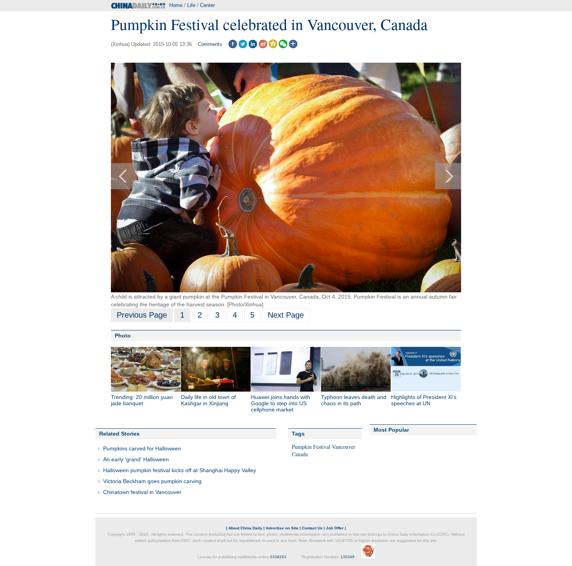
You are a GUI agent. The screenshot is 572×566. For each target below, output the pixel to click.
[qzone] (272, 46)
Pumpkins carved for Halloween (142, 448)
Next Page (286, 315)
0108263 (278, 557)
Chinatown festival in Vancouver (142, 492)
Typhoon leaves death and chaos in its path (353, 400)
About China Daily (245, 528)
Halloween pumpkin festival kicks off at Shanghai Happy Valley (179, 470)
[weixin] (283, 46)
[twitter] (242, 46)
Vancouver (343, 446)
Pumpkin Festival (311, 446)
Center (207, 5)
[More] (293, 46)
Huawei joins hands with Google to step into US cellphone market (280, 403)
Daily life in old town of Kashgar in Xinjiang (208, 400)
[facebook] (232, 46)
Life (191, 5)
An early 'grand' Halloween (136, 459)
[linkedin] (252, 46)
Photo (123, 335)
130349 (347, 557)
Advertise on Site (282, 528)
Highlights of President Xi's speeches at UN (423, 400)
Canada (300, 454)
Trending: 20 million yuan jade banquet (142, 400)
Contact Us (312, 528)
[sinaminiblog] (262, 46)
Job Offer (335, 528)
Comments (210, 44)
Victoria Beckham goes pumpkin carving (152, 481)
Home (175, 5)
